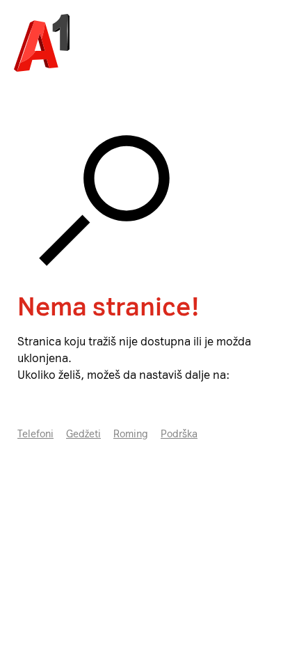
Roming (130, 434)
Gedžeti (83, 434)
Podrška (179, 434)
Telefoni (35, 434)
